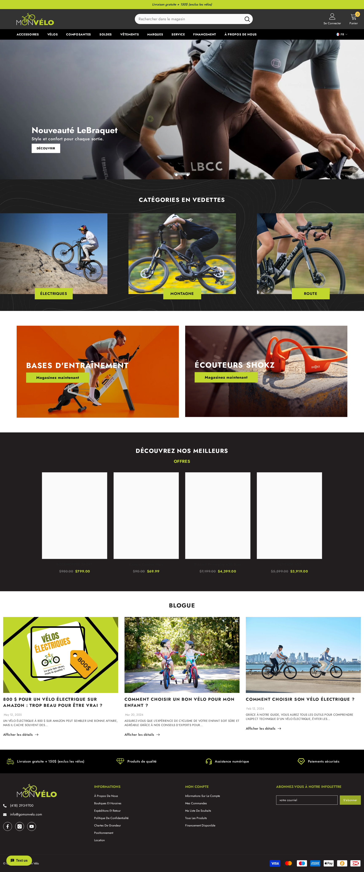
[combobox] (188, 19)
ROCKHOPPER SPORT (74, 564)
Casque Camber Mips (146, 564)
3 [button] (187, 175)
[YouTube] (31, 826)
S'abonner (350, 800)
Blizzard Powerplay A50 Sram (218, 564)
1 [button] (176, 175)
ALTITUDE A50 (289, 564)
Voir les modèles (50, 148)
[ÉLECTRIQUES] (53, 253)
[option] (182, 109)
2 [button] (182, 175)
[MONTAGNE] (182, 253)
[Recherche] (194, 19)
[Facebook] (7, 826)
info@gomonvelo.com (26, 814)
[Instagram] (19, 826)
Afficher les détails (18, 734)
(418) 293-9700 (21, 805)
